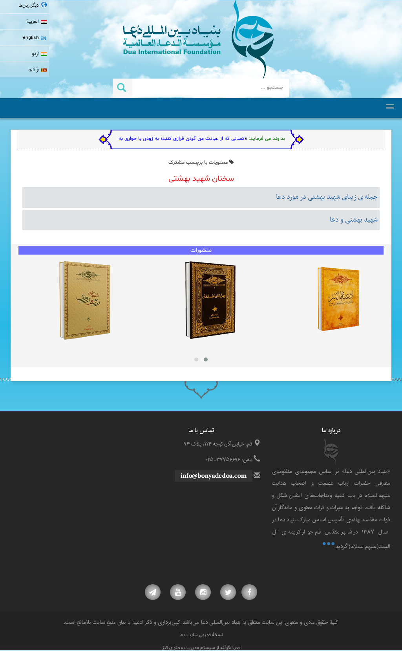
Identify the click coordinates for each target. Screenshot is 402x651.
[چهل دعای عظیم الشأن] (210, 300)
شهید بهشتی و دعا (354, 220)
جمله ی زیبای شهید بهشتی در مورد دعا (327, 197)
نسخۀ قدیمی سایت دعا (201, 635)
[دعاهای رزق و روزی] (85, 300)
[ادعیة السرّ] (338, 300)
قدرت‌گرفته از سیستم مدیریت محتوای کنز (201, 648)
